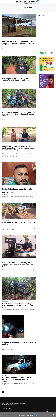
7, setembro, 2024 (4, 226)
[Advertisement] (46, 26)
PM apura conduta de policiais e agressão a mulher (19, 343)
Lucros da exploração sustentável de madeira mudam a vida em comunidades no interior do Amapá (18, 148)
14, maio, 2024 (4, 307)
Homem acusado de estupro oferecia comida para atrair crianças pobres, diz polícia (17, 264)
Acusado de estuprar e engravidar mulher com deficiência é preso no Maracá (18, 79)
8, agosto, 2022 (4, 381)
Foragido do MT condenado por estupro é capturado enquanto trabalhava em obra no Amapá (18, 43)
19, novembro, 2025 (5, 117)
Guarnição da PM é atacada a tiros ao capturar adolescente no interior (16, 378)
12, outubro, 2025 (4, 151)
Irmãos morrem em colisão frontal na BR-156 (18, 223)
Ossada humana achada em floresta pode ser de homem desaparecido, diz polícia (18, 305)
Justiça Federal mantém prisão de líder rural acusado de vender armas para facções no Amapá (17, 191)
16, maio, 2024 (4, 267)
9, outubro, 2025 (4, 194)
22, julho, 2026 (4, 46)
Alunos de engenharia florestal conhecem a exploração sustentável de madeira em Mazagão (18, 114)
